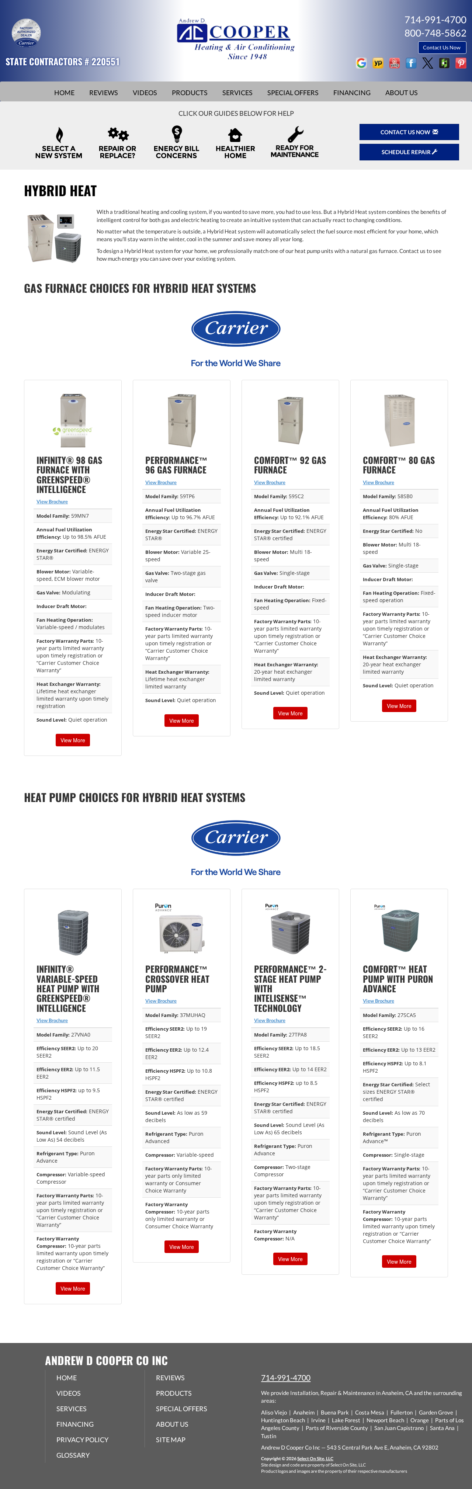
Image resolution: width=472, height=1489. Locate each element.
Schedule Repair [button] (407, 152)
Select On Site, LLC (315, 1458)
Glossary (73, 1455)
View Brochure (52, 501)
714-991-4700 (285, 1377)
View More (72, 740)
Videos (145, 92)
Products (190, 92)
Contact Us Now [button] (442, 47)
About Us (401, 92)
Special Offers (293, 92)
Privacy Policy (82, 1440)
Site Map (170, 1440)
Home (64, 92)
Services (237, 92)
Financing (352, 92)
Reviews (103, 92)
